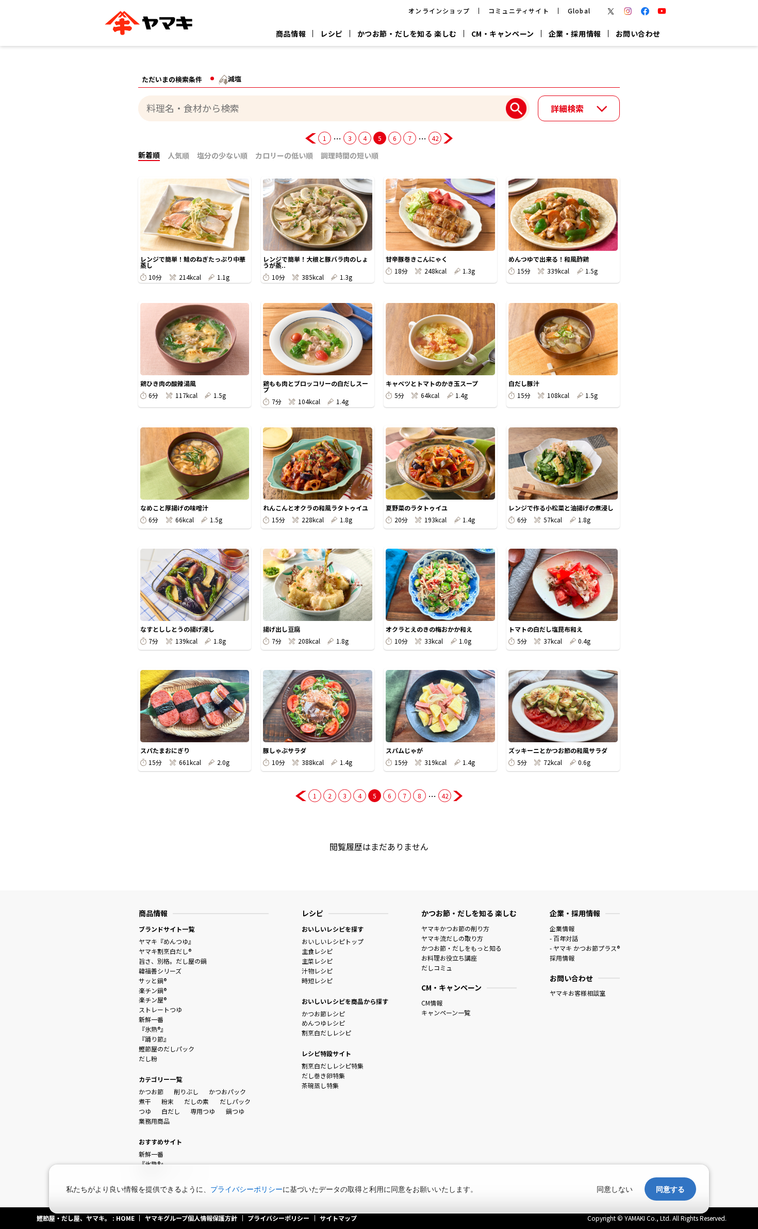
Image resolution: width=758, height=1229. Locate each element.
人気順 (178, 155)
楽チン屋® (153, 999)
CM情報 (431, 1002)
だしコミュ (436, 967)
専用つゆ (202, 1111)
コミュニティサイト (518, 10)
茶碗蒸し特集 (320, 1085)
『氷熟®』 (153, 1029)
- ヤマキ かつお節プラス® (585, 948)
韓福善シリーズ (160, 970)
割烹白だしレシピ (326, 1032)
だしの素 (196, 1101)
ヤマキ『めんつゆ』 (166, 941)
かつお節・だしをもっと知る (461, 948)
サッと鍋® (153, 980)
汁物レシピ (317, 970)
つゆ (145, 1111)
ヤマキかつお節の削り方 (455, 928)
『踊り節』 (154, 1038)
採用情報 (562, 957)
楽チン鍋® (153, 990)
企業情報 (562, 928)
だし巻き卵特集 (323, 1075)
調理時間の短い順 (349, 155)
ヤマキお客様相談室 (577, 992)
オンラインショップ (439, 10)
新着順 (149, 155)
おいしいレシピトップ (333, 941)
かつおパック (227, 1091)
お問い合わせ (638, 33)
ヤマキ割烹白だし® (165, 951)
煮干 (145, 1101)
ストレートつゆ (160, 1009)
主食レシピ (317, 951)
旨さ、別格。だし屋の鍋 (173, 960)
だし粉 (148, 1058)
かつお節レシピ (323, 1013)
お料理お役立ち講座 (449, 957)
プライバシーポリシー (246, 1189)
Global (579, 10)
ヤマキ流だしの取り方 (452, 938)
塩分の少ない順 (222, 155)
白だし (170, 1111)
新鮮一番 (151, 1019)
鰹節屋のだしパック (166, 1048)
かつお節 (151, 1091)
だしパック (235, 1101)
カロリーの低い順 (284, 155)
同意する (670, 1189)
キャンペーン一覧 (445, 1012)
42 (435, 138)
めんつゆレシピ (323, 1022)
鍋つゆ (235, 1111)
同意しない (615, 1189)
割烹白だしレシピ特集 (333, 1065)
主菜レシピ (317, 960)
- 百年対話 (564, 938)
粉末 (167, 1101)
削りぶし (186, 1091)
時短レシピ (317, 980)
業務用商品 (154, 1120)
